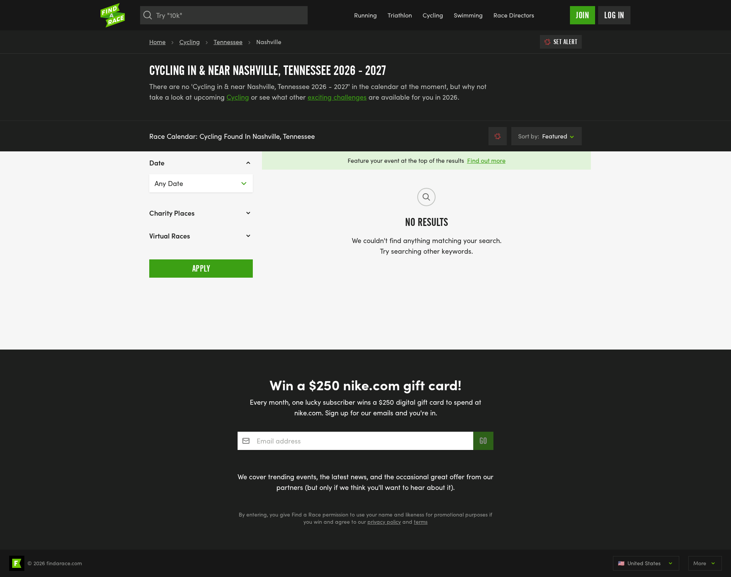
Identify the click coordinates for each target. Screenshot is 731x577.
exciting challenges (337, 97)
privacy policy (384, 521)
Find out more (486, 160)
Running (365, 15)
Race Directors (513, 15)
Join (582, 15)
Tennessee (228, 42)
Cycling (433, 15)
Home (157, 42)
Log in (614, 15)
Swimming (468, 15)
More (699, 563)
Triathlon (400, 15)
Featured (542, 136)
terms (421, 521)
